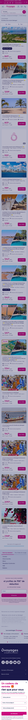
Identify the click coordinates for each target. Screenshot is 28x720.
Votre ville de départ (8, 700)
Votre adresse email (8, 705)
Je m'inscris (14, 713)
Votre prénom (6, 695)
